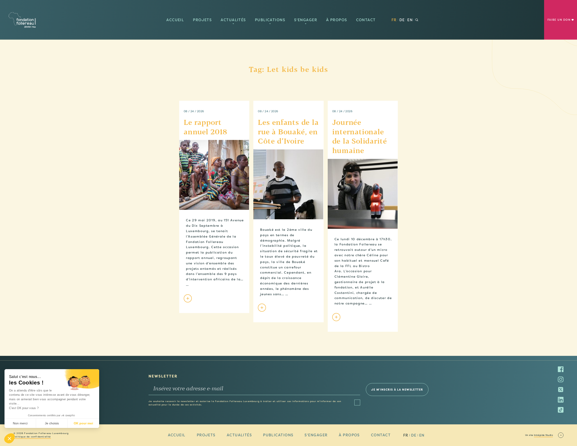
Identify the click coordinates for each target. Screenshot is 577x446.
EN (410, 20)
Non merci (20, 423)
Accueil (175, 20)
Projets (202, 20)
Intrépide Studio (543, 435)
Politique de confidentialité (32, 437)
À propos (336, 20)
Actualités (233, 20)
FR (394, 20)
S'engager (305, 20)
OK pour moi (83, 423)
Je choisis (52, 423)
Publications (270, 20)
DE (402, 20)
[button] (9, 438)
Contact (366, 20)
